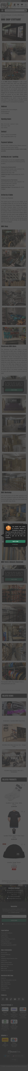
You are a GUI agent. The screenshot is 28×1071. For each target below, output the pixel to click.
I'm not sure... (15, 544)
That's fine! (15, 541)
